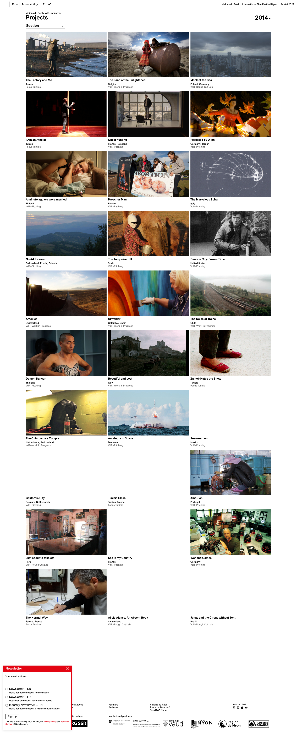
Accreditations (75, 704)
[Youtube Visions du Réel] (246, 707)
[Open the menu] (4, 4)
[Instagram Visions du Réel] (234, 707)
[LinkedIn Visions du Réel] (238, 707)
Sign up (12, 716)
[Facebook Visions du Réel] (242, 707)
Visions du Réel (34, 13)
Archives (113, 707)
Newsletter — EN (29, 690)
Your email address (16, 676)
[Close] (66, 668)
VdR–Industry (52, 13)
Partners (113, 704)
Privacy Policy (50, 722)
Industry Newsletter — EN (34, 707)
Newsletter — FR (30, 698)
